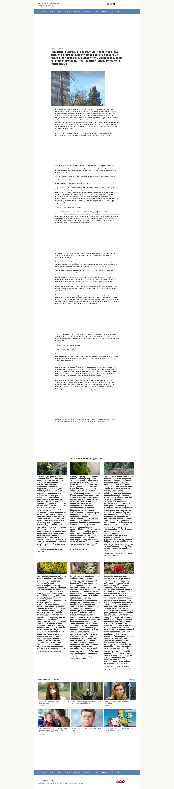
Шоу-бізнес (116, 11)
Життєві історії (78, 68)
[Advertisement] (87, 29)
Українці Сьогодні (48, 3)
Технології (105, 11)
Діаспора (67, 11)
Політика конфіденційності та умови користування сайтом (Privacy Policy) (60, 783)
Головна (42, 11)
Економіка (86, 11)
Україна (51, 11)
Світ (58, 11)
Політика (77, 11)
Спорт (96, 11)
